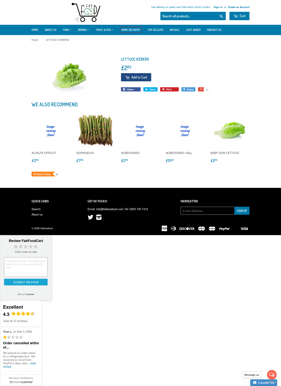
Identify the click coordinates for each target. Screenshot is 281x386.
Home (35, 30)
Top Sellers (155, 30)
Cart (242, 16)
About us (50, 30)
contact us (214, 30)
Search (36, 209)
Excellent (13, 307)
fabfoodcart (46, 228)
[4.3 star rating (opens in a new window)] (23, 315)
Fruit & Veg (103, 30)
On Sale (174, 30)
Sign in (218, 7)
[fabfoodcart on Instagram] (99, 218)
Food (66, 30)
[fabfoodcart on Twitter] (90, 218)
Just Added (193, 30)
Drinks (82, 30)
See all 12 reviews (15, 321)
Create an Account (238, 7)
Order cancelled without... (21, 345)
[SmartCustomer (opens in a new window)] (25, 294)
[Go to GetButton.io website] (272, 382)
